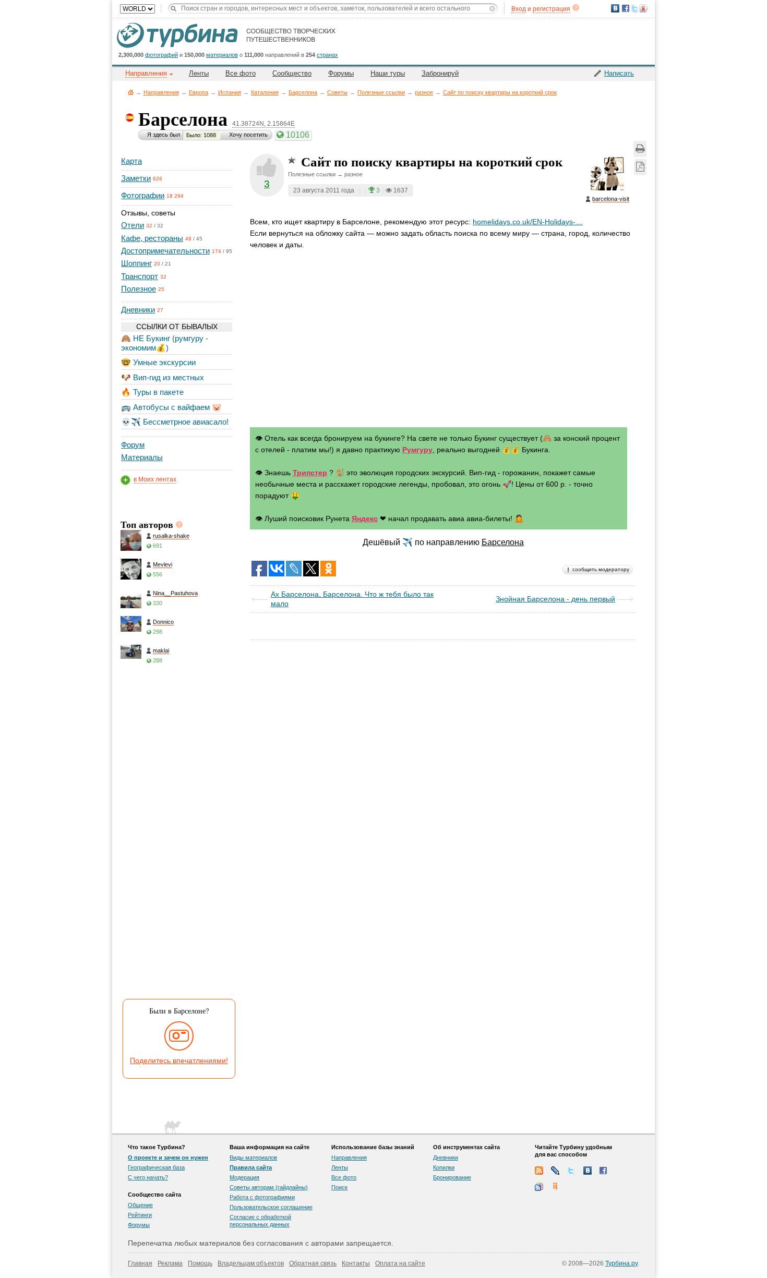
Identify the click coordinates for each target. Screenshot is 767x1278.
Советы (337, 92)
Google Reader (539, 1187)
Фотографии (142, 195)
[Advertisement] (176, 835)
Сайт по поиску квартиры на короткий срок (500, 92)
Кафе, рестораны (152, 238)
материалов (222, 55)
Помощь (200, 1263)
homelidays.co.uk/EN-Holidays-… (528, 222)
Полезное (138, 288)
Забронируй (440, 73)
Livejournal (555, 1170)
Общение (140, 1205)
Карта (131, 160)
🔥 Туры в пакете (152, 392)
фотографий (161, 55)
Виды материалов (253, 1157)
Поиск (339, 1187)
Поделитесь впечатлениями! (179, 1060)
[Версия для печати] (639, 149)
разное (424, 92)
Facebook (604, 1170)
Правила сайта (251, 1167)
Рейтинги (140, 1215)
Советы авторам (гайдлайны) (269, 1187)
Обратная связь (313, 1263)
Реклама (170, 1263)
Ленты (199, 73)
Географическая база (156, 1167)
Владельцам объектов (251, 1263)
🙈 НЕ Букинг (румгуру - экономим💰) (164, 343)
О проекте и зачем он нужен (168, 1157)
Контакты (356, 1263)
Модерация (244, 1177)
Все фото (240, 73)
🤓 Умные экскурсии (158, 362)
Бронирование (452, 1177)
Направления (161, 92)
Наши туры (387, 73)
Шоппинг (136, 263)
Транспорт (139, 276)
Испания (229, 92)
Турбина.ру (621, 1263)
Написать (619, 73)
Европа (198, 92)
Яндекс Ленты (555, 1187)
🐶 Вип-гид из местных (162, 377)
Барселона (303, 92)
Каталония (265, 92)
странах (327, 55)
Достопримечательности (165, 250)
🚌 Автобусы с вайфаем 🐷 (171, 407)
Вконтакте (587, 1170)
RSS (539, 1170)
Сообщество (291, 73)
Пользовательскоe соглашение (271, 1207)
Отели (132, 225)
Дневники (138, 309)
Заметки (136, 178)
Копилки (443, 1167)
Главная (131, 92)
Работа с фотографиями (262, 1197)
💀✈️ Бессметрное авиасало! (175, 421)
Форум (133, 444)
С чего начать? (148, 1177)
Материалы (142, 457)
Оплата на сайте (400, 1263)
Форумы (341, 73)
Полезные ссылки (381, 92)
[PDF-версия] (640, 167)
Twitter (571, 1170)
